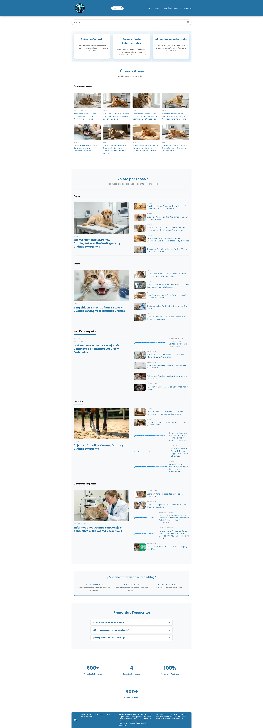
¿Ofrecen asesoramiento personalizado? (111, 630)
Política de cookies (97, 714)
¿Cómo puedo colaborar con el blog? (109, 638)
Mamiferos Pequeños (172, 8)
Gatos (157, 8)
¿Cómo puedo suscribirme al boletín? (109, 622)
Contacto (84, 714)
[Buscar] (121, 8)
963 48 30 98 (136, 719)
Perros (149, 8)
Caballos (187, 8)
